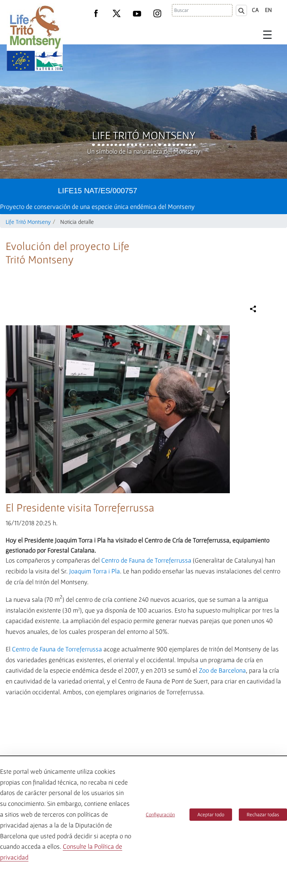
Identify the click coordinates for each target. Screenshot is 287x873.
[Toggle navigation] (267, 34)
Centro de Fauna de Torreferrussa (146, 560)
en (268, 9)
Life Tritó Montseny (143, 135)
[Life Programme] (21, 61)
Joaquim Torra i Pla (94, 571)
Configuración (160, 814)
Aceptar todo (210, 814)
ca (255, 9)
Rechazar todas (263, 814)
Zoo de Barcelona (222, 670)
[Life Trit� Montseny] (35, 27)
